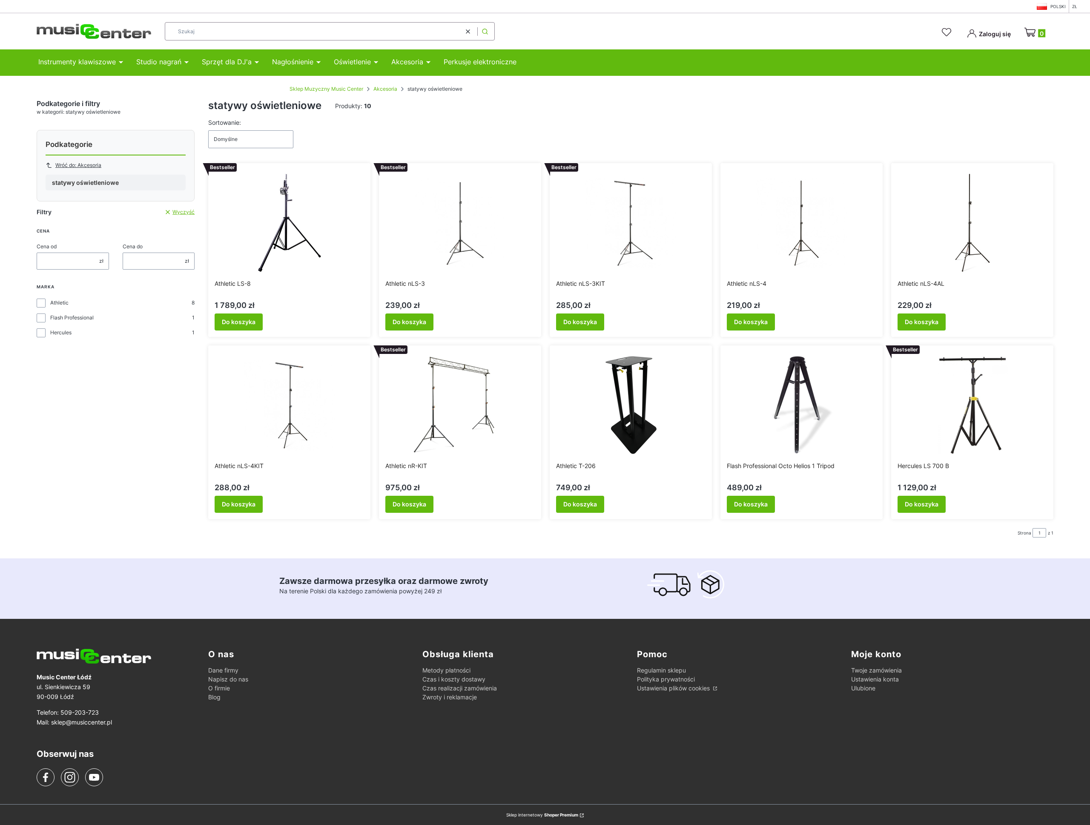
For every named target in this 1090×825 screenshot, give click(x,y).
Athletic (59, 302)
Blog (214, 697)
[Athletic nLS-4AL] (972, 223)
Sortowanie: (224, 122)
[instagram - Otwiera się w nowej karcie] (69, 777)
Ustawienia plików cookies (674, 688)
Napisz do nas (228, 679)
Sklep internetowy (542, 814)
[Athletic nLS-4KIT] (289, 405)
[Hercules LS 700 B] (972, 405)
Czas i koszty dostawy (453, 679)
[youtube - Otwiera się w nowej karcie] (94, 777)
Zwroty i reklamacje (449, 697)
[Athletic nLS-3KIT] (631, 223)
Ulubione (863, 688)
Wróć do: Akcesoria (78, 165)
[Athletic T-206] (631, 405)
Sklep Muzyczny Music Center (326, 89)
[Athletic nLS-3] (460, 223)
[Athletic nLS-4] (802, 223)
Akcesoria (385, 89)
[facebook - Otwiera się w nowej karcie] (45, 777)
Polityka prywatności (666, 679)
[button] (485, 31)
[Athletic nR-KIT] (460, 405)
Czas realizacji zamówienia (459, 688)
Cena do (133, 246)
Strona (1024, 532)
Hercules (61, 332)
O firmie (219, 688)
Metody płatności (446, 670)
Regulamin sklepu (661, 670)
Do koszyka (238, 321)
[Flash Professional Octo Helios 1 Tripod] (802, 405)
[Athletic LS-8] (289, 223)
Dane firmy (223, 670)
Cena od (47, 246)
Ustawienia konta (875, 679)
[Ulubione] (948, 32)
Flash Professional (72, 317)
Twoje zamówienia (876, 670)
